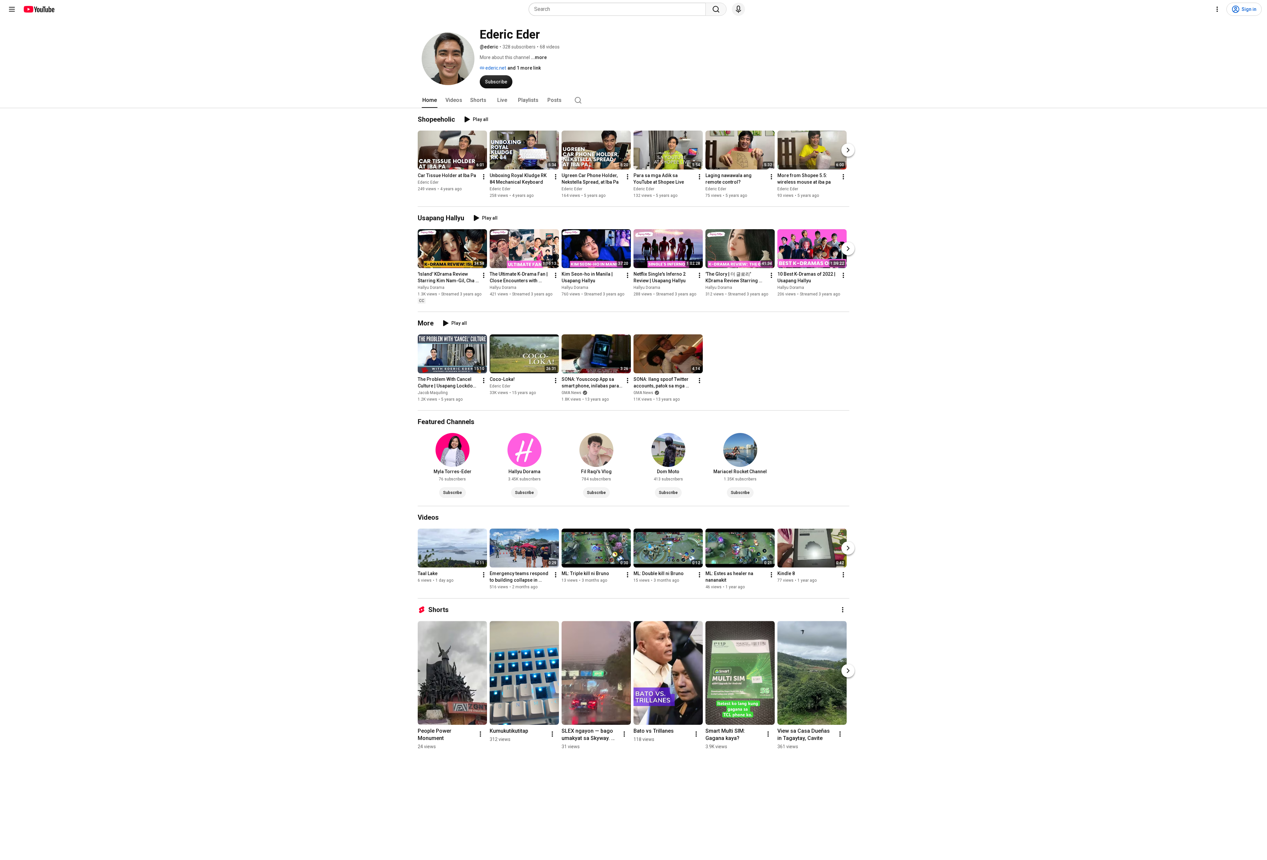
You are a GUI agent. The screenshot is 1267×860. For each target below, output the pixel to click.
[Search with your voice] (738, 9)
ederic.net (495, 68)
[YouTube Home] (38, 9)
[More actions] (483, 176)
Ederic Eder (428, 182)
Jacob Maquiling (433, 392)
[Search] (716, 9)
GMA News (571, 392)
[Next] (848, 150)
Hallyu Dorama (431, 287)
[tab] (430, 100)
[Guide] (12, 9)
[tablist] (633, 100)
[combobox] (619, 9)
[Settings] (1217, 9)
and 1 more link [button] (524, 68)
